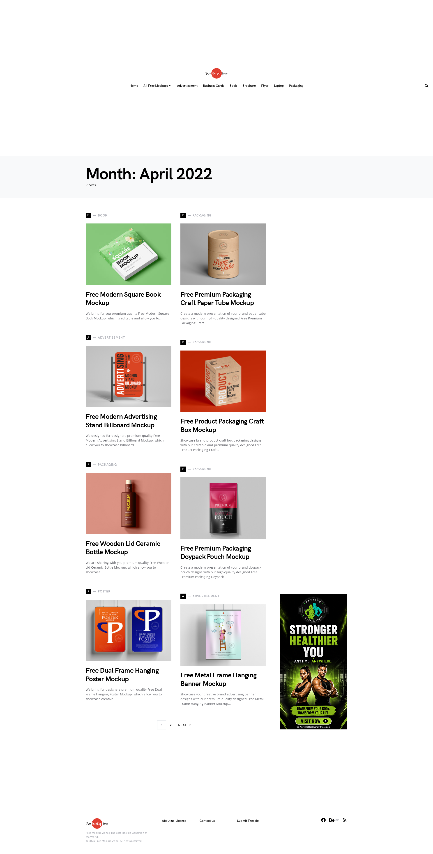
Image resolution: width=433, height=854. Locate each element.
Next (182, 725)
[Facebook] (323, 820)
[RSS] (344, 820)
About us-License (174, 821)
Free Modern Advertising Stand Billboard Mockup (121, 421)
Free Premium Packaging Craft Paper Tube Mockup (217, 299)
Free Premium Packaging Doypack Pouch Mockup (215, 552)
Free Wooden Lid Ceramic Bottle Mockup (123, 548)
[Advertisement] (216, 31)
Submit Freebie (248, 821)
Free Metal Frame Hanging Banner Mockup (218, 679)
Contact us (207, 821)
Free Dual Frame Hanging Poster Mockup (122, 675)
